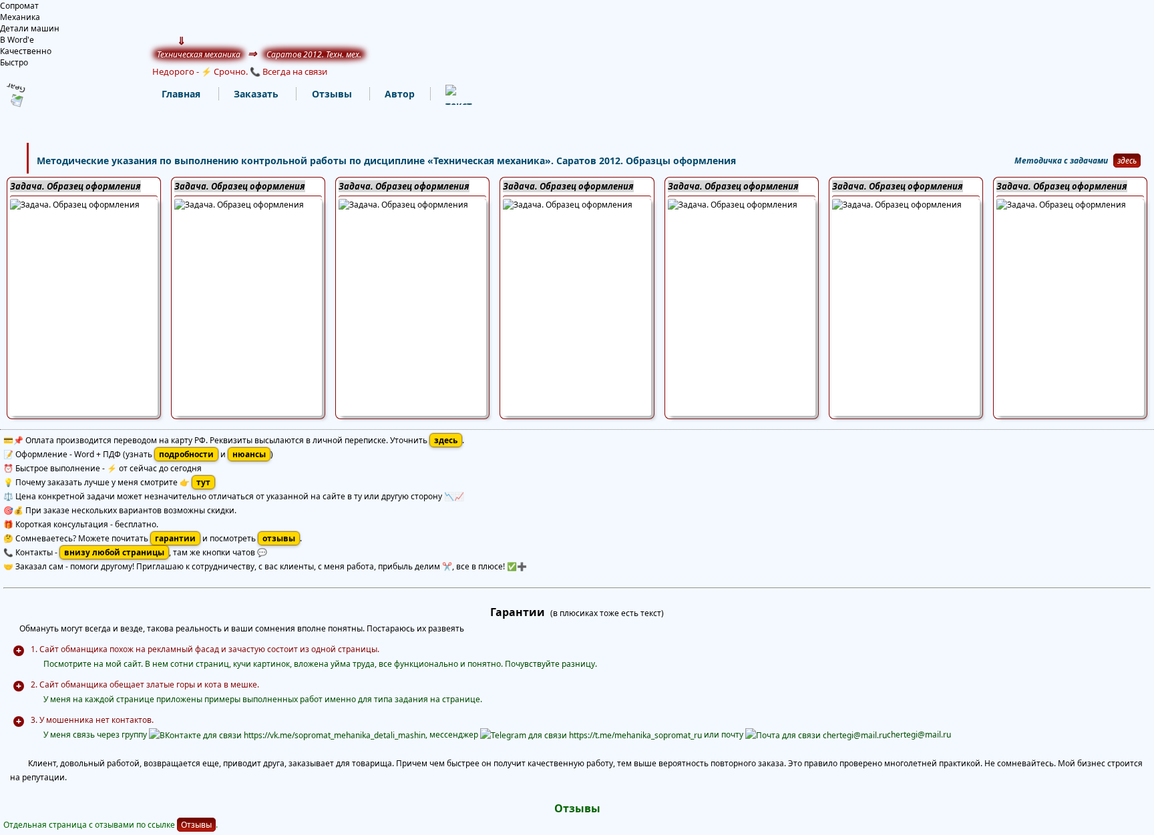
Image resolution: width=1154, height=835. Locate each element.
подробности (186, 454)
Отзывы (196, 824)
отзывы (278, 538)
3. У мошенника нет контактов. (92, 720)
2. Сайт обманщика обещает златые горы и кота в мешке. (145, 684)
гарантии (175, 538)
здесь (1127, 160)
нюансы (249, 454)
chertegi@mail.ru (919, 734)
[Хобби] (445, 94)
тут (203, 482)
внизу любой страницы (114, 552)
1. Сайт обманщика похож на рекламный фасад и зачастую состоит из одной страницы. (205, 649)
